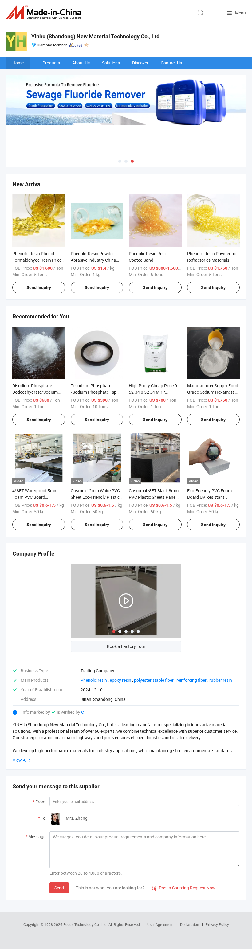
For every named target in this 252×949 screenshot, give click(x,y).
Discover (140, 63)
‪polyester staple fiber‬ (154, 680)
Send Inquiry (38, 287)
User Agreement (160, 924)
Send (59, 888)
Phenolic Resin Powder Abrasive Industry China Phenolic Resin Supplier (93, 260)
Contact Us (171, 63)
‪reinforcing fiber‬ (191, 680)
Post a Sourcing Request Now (183, 888)
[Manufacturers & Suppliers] (45, 12)
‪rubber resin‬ (220, 680)
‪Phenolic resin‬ (94, 680)
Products (51, 63)
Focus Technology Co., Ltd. (85, 924)
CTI (84, 712)
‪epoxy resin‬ (120, 680)
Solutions (111, 63)
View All (20, 760)
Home (18, 63)
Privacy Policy (217, 924)
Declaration (189, 924)
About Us (81, 63)
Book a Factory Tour (126, 646)
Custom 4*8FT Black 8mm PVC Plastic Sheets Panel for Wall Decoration (154, 497)
